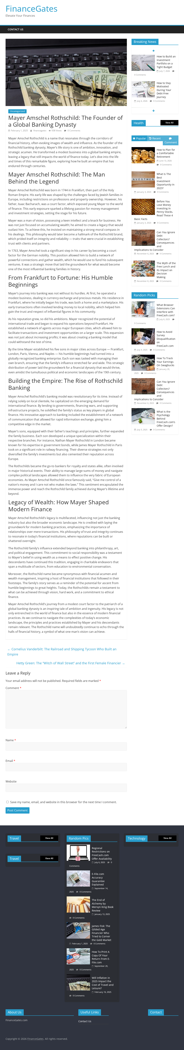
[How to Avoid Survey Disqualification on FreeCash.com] (144, 330)
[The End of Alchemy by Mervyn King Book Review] (79, 898)
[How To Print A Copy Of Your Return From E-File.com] (79, 950)
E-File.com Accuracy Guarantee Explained (98, 879)
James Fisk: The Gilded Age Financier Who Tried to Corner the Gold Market (101, 933)
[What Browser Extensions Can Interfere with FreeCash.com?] (144, 303)
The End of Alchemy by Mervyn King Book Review (102, 905)
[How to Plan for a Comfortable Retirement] (144, 147)
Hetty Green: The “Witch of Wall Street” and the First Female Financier (70, 663)
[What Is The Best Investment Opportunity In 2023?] (144, 171)
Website (11, 781)
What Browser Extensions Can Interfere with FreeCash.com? (166, 310)
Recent (156, 138)
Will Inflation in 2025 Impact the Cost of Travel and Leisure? (103, 983)
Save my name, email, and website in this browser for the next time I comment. (63, 802)
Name (11, 740)
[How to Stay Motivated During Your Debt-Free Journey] (143, 83)
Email (10, 761)
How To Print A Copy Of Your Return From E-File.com (101, 957)
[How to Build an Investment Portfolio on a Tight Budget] (143, 56)
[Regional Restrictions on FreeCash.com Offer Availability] (79, 846)
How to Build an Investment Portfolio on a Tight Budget (166, 62)
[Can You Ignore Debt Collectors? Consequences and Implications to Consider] (144, 229)
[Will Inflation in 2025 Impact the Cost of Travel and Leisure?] (79, 976)
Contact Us (15, 29)
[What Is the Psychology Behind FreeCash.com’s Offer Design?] (144, 410)
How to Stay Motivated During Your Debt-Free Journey (164, 90)
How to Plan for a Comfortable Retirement (166, 153)
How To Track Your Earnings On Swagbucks (165, 361)
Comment (13, 688)
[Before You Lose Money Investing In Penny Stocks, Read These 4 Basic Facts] (144, 199)
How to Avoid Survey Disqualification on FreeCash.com (166, 338)
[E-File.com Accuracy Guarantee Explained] (79, 872)
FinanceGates (32, 8)
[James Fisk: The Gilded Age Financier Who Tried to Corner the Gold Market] (79, 924)
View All (169, 122)
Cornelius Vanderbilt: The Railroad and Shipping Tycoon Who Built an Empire (61, 651)
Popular (141, 138)
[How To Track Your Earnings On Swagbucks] (144, 356)
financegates (40, 130)
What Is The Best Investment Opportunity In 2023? (165, 181)
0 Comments (73, 130)
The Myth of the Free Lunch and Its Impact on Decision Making (166, 270)
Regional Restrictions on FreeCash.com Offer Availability (102, 853)
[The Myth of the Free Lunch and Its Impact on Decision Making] (144, 260)
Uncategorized (17, 111)
